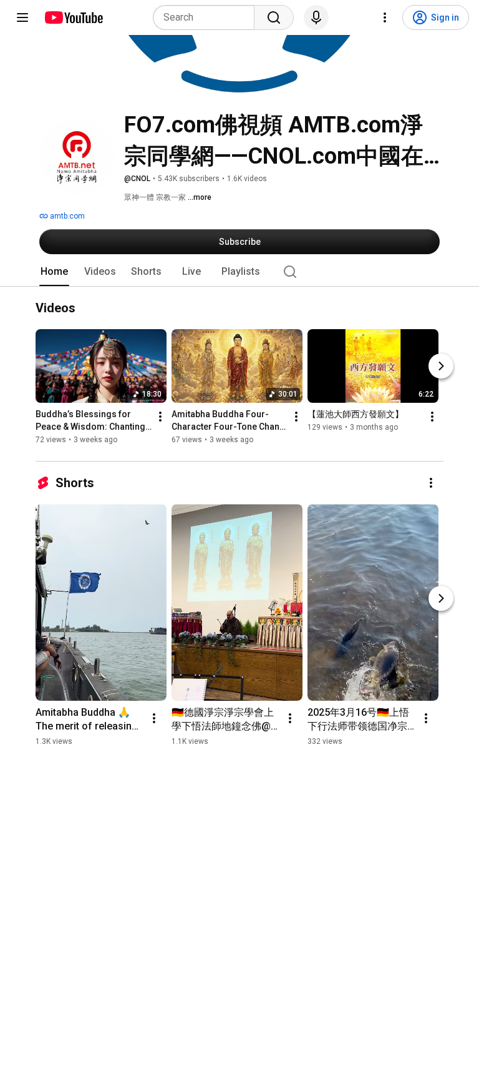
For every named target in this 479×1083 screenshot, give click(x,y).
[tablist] (239, 272)
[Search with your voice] (316, 17)
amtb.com (66, 216)
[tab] (54, 272)
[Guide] (22, 17)
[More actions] (160, 417)
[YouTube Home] (73, 17)
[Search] (274, 17)
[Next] (440, 366)
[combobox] (207, 17)
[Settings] (384, 17)
